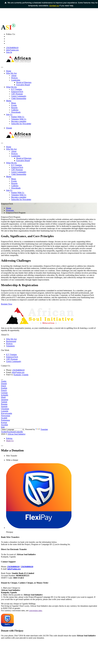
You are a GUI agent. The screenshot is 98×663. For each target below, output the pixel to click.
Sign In (9, 52)
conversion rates (35, 610)
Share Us (10, 441)
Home (8, 71)
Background (11, 341)
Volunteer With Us (18, 119)
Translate (44, 429)
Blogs (13, 103)
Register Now (6, 304)
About (13, 75)
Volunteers (10, 346)
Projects (14, 78)
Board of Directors (23, 82)
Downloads (16, 112)
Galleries (14, 110)
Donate (9, 128)
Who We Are (11, 73)
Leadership (15, 80)
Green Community (18, 96)
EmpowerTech (17, 91)
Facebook (11, 432)
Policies (9, 438)
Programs (10, 210)
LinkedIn (19, 432)
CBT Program (17, 94)
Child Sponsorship (18, 98)
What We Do (11, 87)
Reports (14, 107)
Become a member (18, 121)
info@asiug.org (12, 50)
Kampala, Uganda (21, 375)
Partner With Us (17, 117)
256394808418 (12, 48)
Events (14, 105)
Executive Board (23, 85)
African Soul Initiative (16, 434)
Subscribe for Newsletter (21, 124)
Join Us (9, 114)
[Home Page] (19, 62)
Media (8, 101)
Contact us (54, 5)
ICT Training (16, 89)
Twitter (4, 432)
